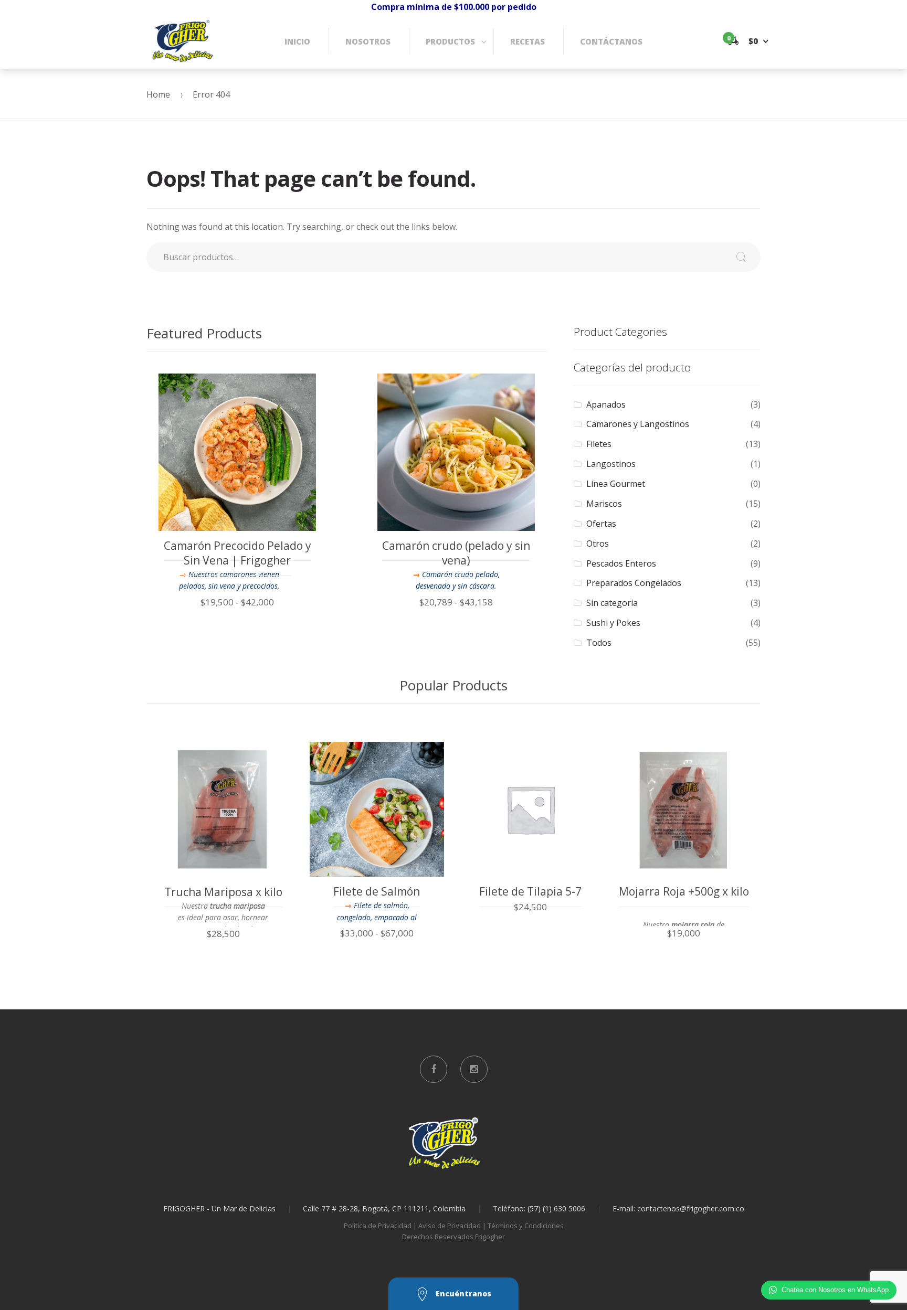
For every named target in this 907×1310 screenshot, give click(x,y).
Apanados (606, 404)
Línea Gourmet (615, 483)
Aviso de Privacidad (449, 1225)
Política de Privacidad (378, 1225)
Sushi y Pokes (613, 623)
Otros (597, 543)
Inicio (297, 41)
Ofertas (601, 523)
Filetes (598, 444)
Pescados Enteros (621, 563)
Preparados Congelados (633, 583)
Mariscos (604, 503)
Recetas (527, 41)
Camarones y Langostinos (637, 424)
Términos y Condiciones (526, 1225)
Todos (598, 642)
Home (158, 94)
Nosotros (368, 41)
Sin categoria (612, 603)
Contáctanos (611, 41)
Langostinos (611, 464)
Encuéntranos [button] (462, 1293)
